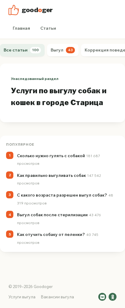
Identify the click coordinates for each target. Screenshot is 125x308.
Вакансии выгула (57, 296)
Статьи (48, 28)
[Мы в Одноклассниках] (113, 297)
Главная (21, 28)
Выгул (62, 50)
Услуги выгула (21, 296)
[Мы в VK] (102, 297)
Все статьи (21, 50)
